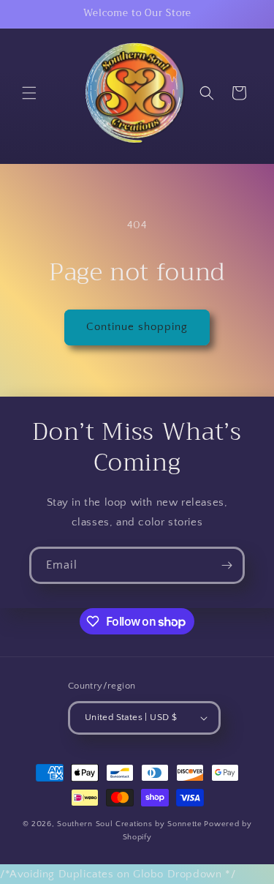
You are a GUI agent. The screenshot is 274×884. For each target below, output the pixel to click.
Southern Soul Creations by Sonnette (129, 824)
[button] (29, 93)
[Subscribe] (226, 565)
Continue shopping (137, 327)
